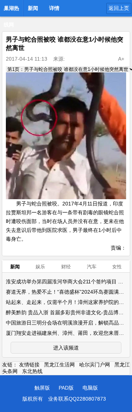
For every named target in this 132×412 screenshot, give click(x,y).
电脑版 (90, 388)
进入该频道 (66, 348)
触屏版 (42, 388)
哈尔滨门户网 (94, 365)
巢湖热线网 (11, 10)
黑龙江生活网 (59, 365)
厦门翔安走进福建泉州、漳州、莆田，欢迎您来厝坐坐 (67, 333)
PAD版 (66, 388)
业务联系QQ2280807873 (77, 399)
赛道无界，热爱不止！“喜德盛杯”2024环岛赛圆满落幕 (67, 292)
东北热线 (32, 371)
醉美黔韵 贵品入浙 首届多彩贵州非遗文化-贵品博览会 (67, 312)
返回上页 (119, 8)
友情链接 (29, 365)
